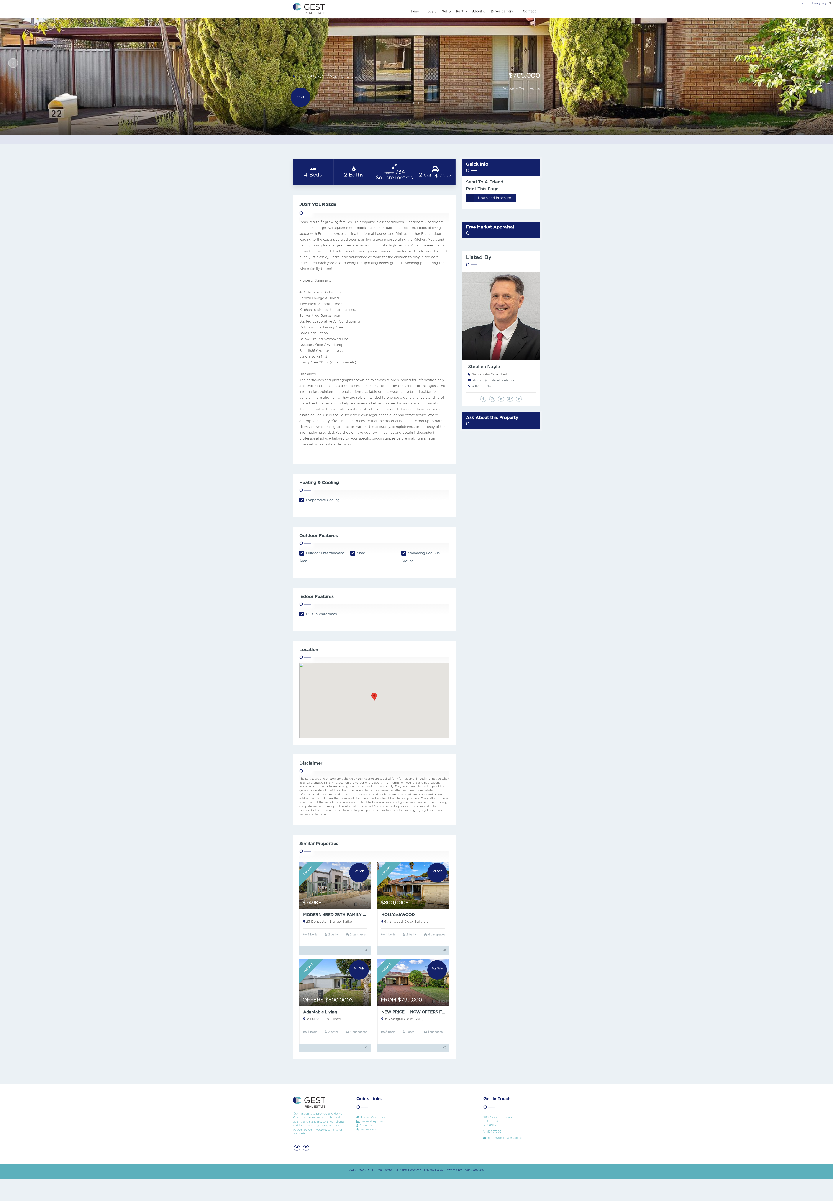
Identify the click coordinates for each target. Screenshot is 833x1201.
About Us (365, 1125)
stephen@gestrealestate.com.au (496, 380)
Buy (430, 11)
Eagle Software (473, 1170)
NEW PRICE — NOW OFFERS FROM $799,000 (426, 1012)
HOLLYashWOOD (398, 915)
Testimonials (367, 1129)
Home (414, 11)
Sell (445, 11)
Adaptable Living (320, 1012)
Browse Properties (372, 1117)
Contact (529, 11)
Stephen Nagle (484, 367)
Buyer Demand (502, 11)
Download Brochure (494, 198)
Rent (460, 11)
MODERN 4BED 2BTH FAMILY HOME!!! (340, 915)
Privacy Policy (433, 1170)
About (477, 11)
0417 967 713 (481, 386)
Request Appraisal (373, 1121)
